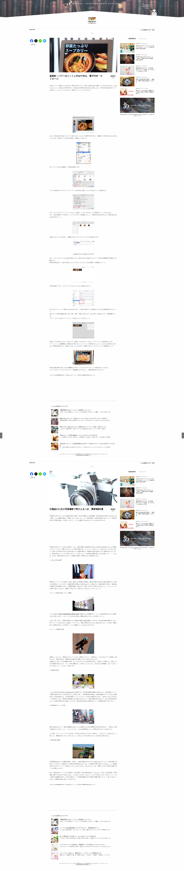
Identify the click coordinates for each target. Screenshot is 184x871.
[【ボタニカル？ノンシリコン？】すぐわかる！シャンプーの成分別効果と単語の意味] (127, 52)
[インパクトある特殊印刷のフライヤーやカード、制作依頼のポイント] (54, 834)
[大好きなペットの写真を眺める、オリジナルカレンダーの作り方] (54, 441)
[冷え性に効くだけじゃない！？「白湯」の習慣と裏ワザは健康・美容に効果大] (127, 63)
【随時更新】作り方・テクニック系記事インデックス (75, 410)
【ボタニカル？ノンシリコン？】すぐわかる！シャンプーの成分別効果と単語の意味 (145, 47)
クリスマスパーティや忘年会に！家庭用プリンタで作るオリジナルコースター (82, 844)
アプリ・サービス (144, 88)
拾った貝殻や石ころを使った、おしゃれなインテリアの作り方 (78, 836)
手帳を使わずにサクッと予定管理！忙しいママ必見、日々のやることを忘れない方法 (145, 69)
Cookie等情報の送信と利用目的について (83, 455)
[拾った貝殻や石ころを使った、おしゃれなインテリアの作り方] (54, 842)
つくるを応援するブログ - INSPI (147, 29)
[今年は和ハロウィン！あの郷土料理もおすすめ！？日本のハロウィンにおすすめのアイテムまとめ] (54, 449)
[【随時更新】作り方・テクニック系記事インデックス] (54, 416)
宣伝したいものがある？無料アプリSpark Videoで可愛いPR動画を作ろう (145, 92)
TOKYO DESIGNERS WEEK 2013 (69, 614)
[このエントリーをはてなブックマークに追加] (44, 41)
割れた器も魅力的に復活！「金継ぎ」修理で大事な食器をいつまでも (145, 81)
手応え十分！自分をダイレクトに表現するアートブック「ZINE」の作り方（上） (83, 427)
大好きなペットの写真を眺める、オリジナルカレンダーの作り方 (78, 435)
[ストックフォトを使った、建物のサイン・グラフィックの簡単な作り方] (54, 859)
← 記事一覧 (32, 44)
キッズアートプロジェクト (66, 692)
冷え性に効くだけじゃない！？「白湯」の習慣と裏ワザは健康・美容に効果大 (145, 58)
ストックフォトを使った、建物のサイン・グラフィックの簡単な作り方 (80, 853)
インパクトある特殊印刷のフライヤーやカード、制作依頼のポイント (80, 828)
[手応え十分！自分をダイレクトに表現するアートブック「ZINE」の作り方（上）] (54, 432)
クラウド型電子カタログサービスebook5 (82, 454)
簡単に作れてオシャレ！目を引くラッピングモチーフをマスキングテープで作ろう (84, 418)
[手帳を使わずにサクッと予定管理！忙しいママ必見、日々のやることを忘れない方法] (127, 74)
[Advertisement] (83, 103)
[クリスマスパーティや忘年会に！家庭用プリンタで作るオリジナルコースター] (54, 850)
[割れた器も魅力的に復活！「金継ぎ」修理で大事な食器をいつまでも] (127, 86)
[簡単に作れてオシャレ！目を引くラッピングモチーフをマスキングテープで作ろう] (54, 424)
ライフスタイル (144, 43)
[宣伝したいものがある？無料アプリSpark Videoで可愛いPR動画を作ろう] (127, 95)
